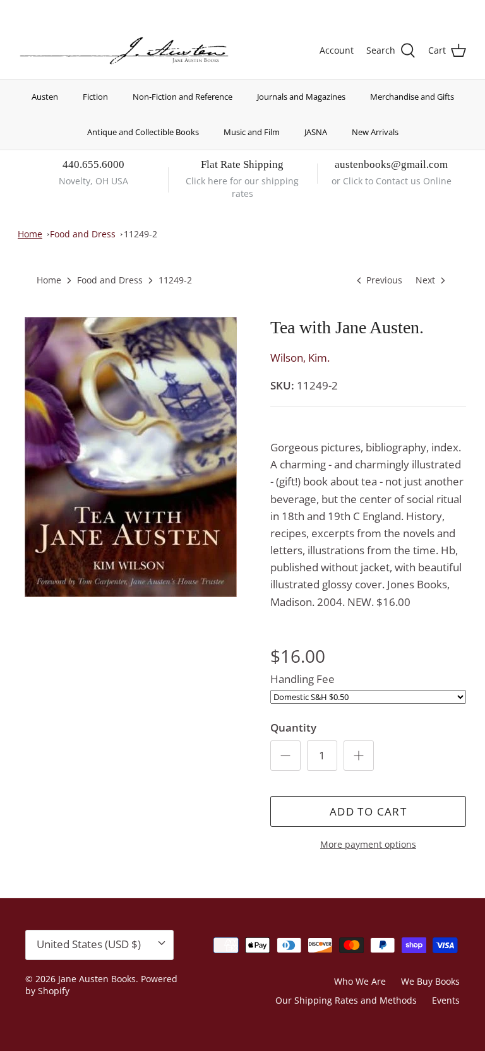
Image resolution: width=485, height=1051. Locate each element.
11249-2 (140, 234)
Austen (45, 96)
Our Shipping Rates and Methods (346, 1000)
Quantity (293, 727)
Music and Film (252, 132)
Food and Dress (83, 234)
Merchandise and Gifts (412, 96)
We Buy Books (430, 981)
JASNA (315, 132)
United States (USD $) (407, 11)
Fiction (95, 96)
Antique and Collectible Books (143, 132)
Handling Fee (302, 679)
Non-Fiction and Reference (182, 96)
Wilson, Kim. (300, 357)
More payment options (368, 845)
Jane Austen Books (97, 979)
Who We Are (360, 981)
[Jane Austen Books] (124, 51)
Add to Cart (368, 811)
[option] (130, 457)
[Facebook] (42, 10)
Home (30, 234)
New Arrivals (375, 132)
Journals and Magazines (301, 96)
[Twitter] (23, 10)
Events (446, 1000)
